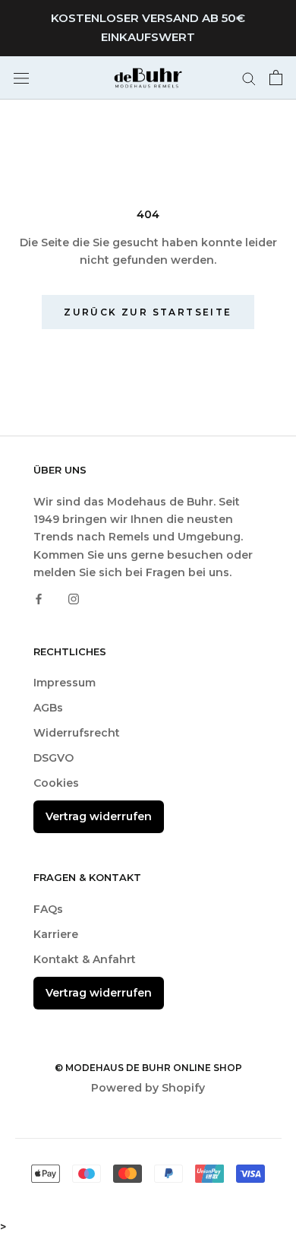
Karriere (55, 934)
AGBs (48, 708)
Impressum (64, 682)
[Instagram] (73, 598)
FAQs (48, 909)
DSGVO (53, 758)
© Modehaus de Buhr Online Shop (148, 1067)
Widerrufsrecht (76, 733)
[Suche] (249, 77)
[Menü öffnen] (21, 77)
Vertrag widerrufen (99, 816)
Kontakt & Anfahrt (84, 959)
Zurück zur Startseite (147, 312)
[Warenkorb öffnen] (275, 77)
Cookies (56, 783)
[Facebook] (38, 598)
